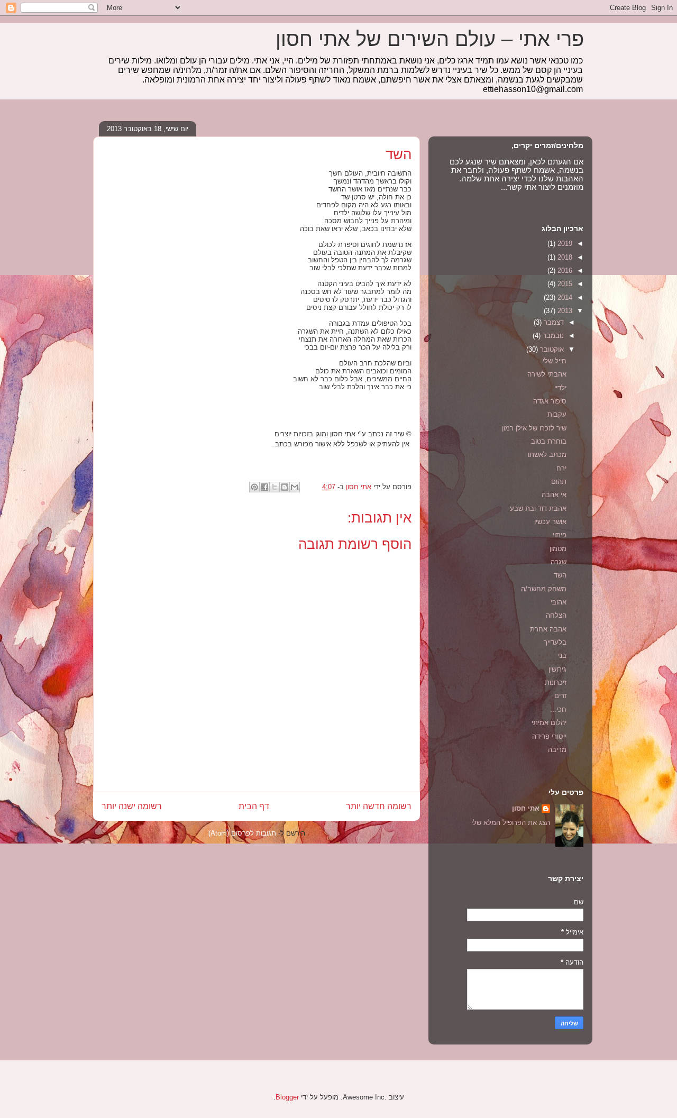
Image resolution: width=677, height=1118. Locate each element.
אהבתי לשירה (546, 374)
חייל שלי (554, 361)
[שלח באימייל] (294, 487)
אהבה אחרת (548, 629)
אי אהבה (554, 495)
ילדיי (560, 388)
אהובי (558, 602)
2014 (563, 297)
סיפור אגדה (549, 401)
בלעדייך (555, 642)
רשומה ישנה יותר (132, 806)
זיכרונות (555, 682)
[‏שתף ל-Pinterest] (254, 487)
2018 (563, 257)
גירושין (557, 669)
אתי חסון (525, 808)
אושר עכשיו (550, 522)
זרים (560, 696)
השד (560, 575)
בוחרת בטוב (548, 441)
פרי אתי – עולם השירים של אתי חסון (430, 39)
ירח (561, 468)
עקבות (556, 414)
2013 (563, 311)
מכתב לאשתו (547, 455)
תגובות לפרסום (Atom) (242, 833)
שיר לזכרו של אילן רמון (534, 428)
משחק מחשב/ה (543, 589)
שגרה (558, 562)
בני (562, 655)
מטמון (558, 549)
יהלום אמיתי (549, 723)
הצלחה (556, 615)
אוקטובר (551, 349)
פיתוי (559, 535)
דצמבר (553, 322)
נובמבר (552, 336)
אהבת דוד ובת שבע (538, 508)
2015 (563, 284)
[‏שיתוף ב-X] (274, 487)
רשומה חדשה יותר (378, 806)
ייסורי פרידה (549, 736)
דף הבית (254, 806)
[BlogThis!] (284, 487)
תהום (558, 481)
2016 (563, 270)
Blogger (287, 1097)
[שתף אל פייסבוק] (264, 487)
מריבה (557, 750)
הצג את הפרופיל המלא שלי (510, 823)
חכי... (558, 709)
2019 (563, 244)
